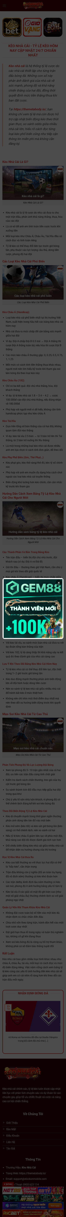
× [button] (59, 582)
